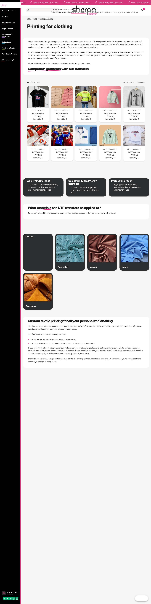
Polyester (63, 267)
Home (29, 19)
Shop (35, 19)
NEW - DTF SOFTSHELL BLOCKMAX (45, 2)
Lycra (125, 267)
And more (31, 306)
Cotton (29, 236)
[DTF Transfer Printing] (38, 97)
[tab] (10, 5)
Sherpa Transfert (38, 111)
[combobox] (42, 10)
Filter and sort (35, 82)
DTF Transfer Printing (38, 115)
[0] (142, 10)
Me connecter (73, 12)
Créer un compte (58, 12)
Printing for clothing (46, 19)
